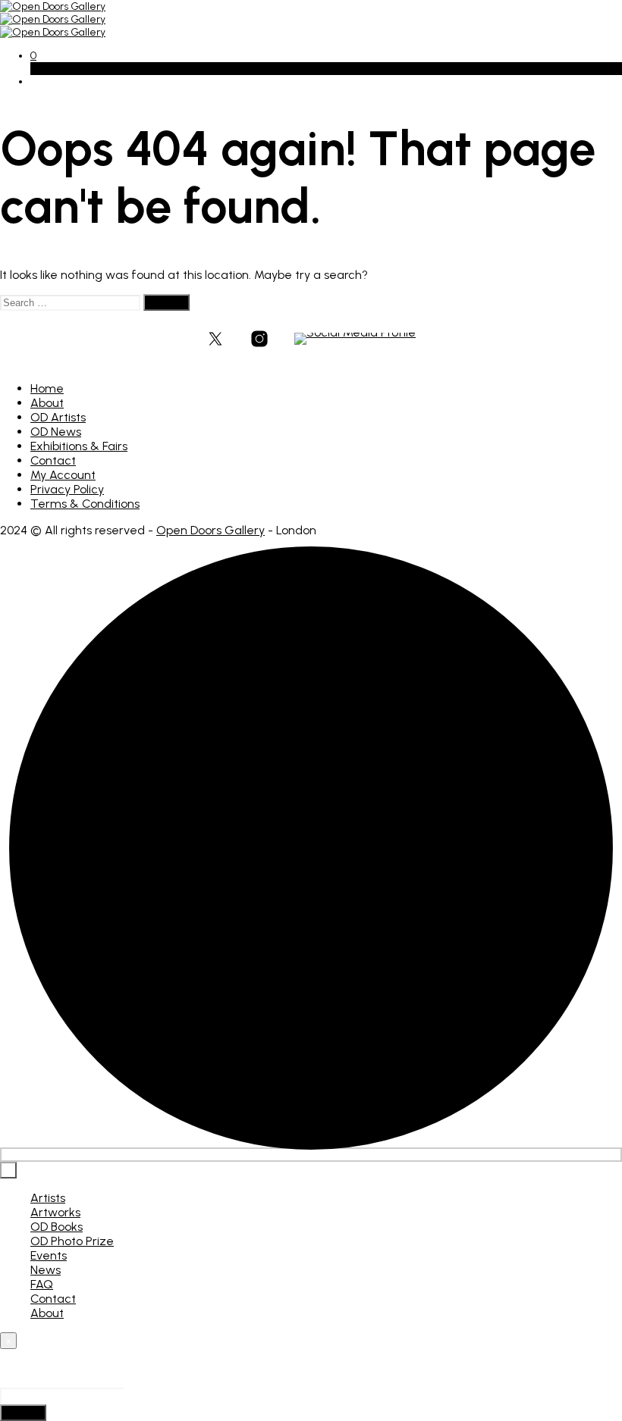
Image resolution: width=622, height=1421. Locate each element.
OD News (55, 431)
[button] (33, 55)
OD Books (56, 1226)
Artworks (55, 1212)
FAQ (41, 1284)
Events (48, 1255)
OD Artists (58, 417)
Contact (53, 460)
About (47, 403)
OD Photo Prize (72, 1241)
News (45, 1270)
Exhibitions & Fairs (78, 446)
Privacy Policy (67, 489)
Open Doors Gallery (210, 530)
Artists (47, 1198)
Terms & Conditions (85, 503)
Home (47, 388)
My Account (63, 475)
